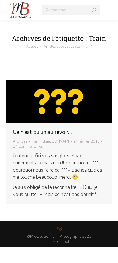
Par (50, 141)
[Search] (94, 10)
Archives (20, 141)
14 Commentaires (28, 146)
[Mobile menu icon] (108, 10)
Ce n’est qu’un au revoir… (42, 132)
